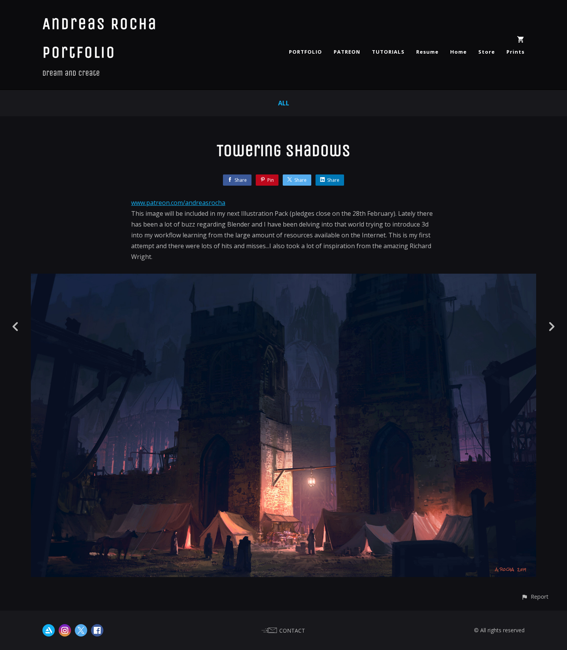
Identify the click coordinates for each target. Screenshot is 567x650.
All (283, 103)
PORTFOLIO (305, 51)
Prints (515, 51)
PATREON (347, 51)
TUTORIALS (388, 51)
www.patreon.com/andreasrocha (178, 202)
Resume (427, 51)
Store (486, 51)
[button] (535, 596)
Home (458, 51)
